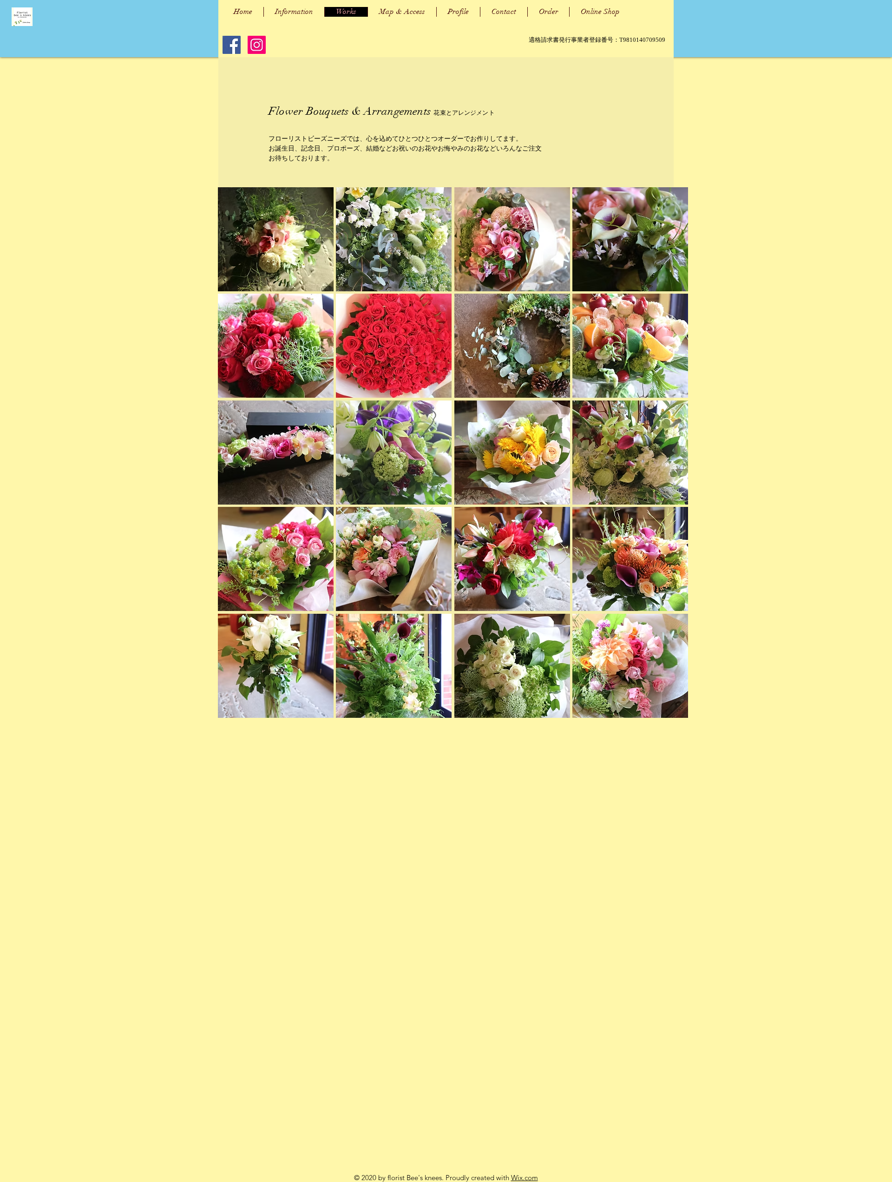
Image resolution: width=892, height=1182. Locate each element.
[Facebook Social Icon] (232, 45)
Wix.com (524, 1177)
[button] (276, 239)
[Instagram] (257, 45)
